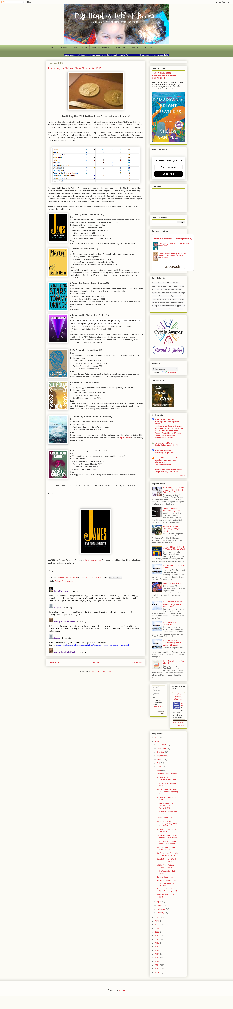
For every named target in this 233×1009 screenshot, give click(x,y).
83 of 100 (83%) (178, 722)
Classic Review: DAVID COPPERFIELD (166, 860)
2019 (157, 936)
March (160, 905)
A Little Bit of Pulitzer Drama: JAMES (165, 866)
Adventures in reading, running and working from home (167, 421)
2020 (157, 932)
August (160, 759)
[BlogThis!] (113, 577)
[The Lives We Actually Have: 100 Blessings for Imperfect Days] (156, 260)
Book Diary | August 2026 (164, 453)
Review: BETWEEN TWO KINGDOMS (167, 830)
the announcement (92, 560)
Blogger (121, 990)
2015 (157, 950)
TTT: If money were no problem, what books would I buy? (172, 604)
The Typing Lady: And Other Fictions (174, 243)
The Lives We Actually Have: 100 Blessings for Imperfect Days (172, 254)
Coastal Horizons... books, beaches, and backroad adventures (167, 460)
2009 (157, 972)
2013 (157, 958)
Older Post (137, 662)
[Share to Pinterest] (120, 577)
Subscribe (168, 174)
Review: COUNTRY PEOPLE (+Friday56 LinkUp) (171, 528)
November (162, 748)
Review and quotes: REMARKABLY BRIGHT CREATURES (164, 75)
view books (181, 725)
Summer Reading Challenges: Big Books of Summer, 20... (167, 823)
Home (51, 47)
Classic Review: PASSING (168, 774)
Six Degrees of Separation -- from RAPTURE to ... (168, 854)
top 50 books (125, 438)
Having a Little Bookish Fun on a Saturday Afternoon (166, 883)
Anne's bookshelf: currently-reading (173, 238)
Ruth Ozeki (163, 245)
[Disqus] (95, 620)
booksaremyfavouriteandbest (168, 469)
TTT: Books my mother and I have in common (167, 842)
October (161, 752)
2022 (157, 925)
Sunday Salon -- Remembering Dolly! (171, 509)
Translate (172, 372)
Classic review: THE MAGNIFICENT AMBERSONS (165, 805)
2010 (157, 969)
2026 (157, 738)
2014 (157, 954)
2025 (157, 741)
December (162, 745)
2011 (157, 965)
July (159, 763)
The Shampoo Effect (163, 464)
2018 (157, 939)
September (162, 756)
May (159, 770)
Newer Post (54, 662)
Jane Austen (158, 707)
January (161, 913)
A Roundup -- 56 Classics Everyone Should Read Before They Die (174, 490)
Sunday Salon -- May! (166, 817)
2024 (157, 917)
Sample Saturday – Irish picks (166, 472)
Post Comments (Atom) (102, 671)
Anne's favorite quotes (156, 690)
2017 (157, 943)
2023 (157, 921)
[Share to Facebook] (118, 577)
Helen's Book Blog (163, 443)
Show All (182, 475)
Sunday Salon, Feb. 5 (172, 583)
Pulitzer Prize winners (64, 581)
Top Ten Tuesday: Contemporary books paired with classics (172, 642)
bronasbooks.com (163, 450)
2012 (157, 961)
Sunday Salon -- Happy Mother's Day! (166, 848)
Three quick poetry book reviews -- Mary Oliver (167, 836)
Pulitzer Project (120, 47)
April (159, 902)
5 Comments (95, 577)
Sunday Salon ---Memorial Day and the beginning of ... (168, 791)
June (159, 767)
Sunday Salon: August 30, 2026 (167, 445)
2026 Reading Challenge (178, 696)
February (161, 909)
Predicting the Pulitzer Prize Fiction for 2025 (167, 890)
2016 (157, 947)
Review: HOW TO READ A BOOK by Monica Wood (174, 548)
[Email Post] (105, 577)
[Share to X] (115, 577)
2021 (157, 928)
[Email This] (110, 577)
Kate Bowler (164, 257)
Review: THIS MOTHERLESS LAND (167, 778)
